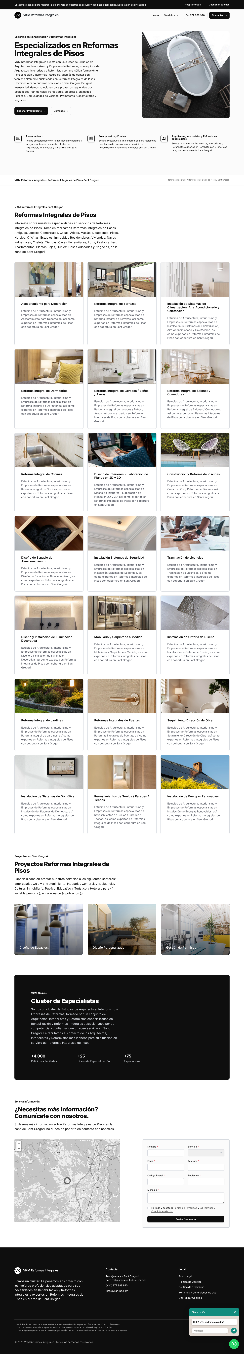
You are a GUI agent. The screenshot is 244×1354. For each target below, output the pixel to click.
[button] (67, 1180)
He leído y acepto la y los (183, 1209)
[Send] (234, 1330)
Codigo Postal (156, 1175)
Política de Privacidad (185, 1207)
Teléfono (193, 1161)
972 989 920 (197, 15)
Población (194, 1175)
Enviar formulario (186, 1219)
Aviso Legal (185, 1276)
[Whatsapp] (234, 1344)
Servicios (169, 15)
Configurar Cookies (190, 1297)
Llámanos (59, 110)
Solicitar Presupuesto (29, 110)
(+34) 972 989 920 (116, 1285)
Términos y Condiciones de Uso (197, 1292)
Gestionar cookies (219, 4)
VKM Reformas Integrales (40, 15)
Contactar (217, 15)
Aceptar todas (193, 4)
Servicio (193, 1146)
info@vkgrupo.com (117, 1290)
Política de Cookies (190, 1281)
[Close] (235, 1312)
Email (151, 1161)
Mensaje (153, 1189)
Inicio (156, 15)
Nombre (152, 1146)
